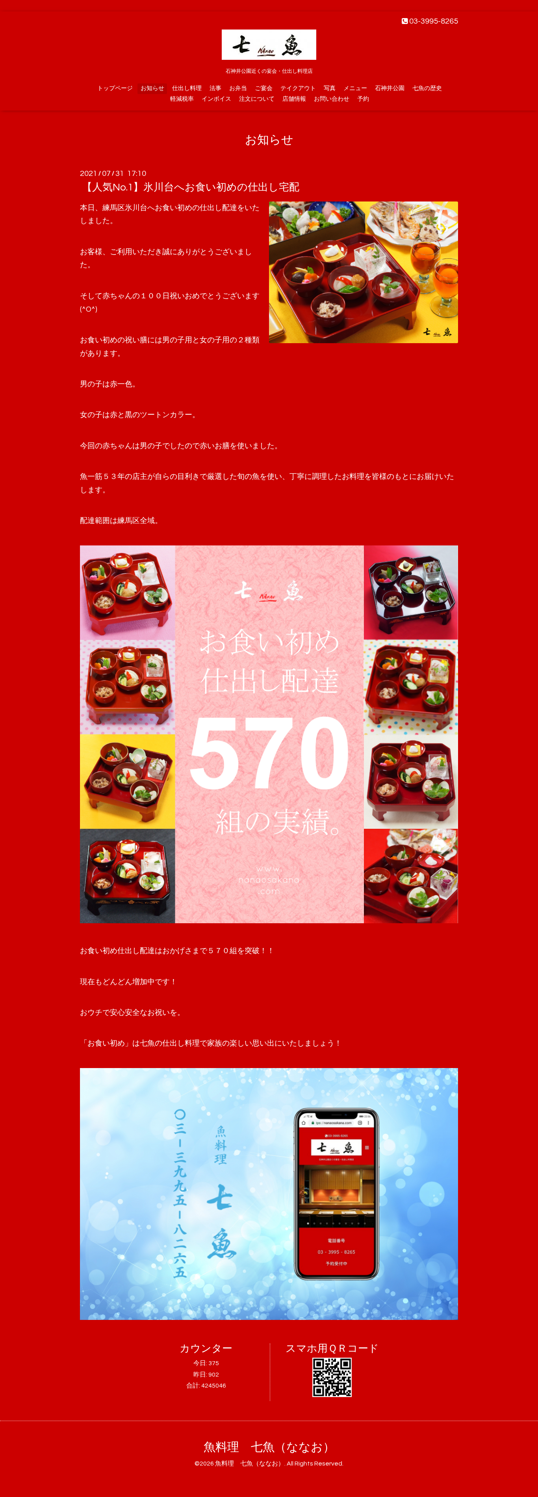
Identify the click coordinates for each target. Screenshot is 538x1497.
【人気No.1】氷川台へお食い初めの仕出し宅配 (190, 187)
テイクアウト (298, 88)
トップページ (115, 88)
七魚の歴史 (427, 88)
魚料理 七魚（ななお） (269, 1447)
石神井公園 (389, 88)
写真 (330, 88)
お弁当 (238, 88)
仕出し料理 (187, 88)
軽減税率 (182, 99)
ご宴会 (264, 88)
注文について (257, 99)
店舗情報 (294, 99)
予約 (363, 99)
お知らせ (152, 88)
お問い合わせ (331, 99)
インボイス (216, 99)
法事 (215, 88)
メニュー (355, 88)
